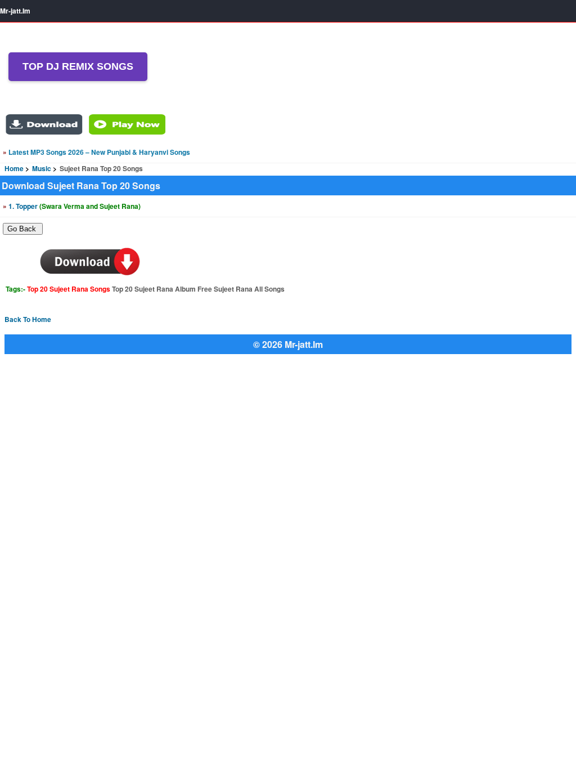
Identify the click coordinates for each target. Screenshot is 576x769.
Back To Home (27, 319)
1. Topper (72, 206)
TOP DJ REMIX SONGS (77, 66)
